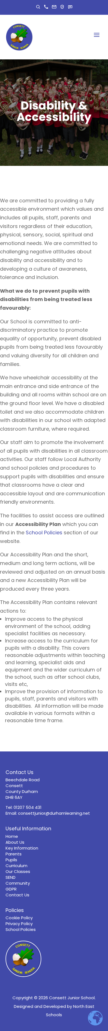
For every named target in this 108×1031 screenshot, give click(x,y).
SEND (11, 877)
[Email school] (54, 6)
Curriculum (16, 866)
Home (12, 836)
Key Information (22, 848)
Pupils (11, 860)
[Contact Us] (70, 6)
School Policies (44, 532)
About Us (15, 842)
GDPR (11, 889)
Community (18, 883)
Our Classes (18, 871)
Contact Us (17, 895)
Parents (14, 854)
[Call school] (46, 6)
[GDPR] (62, 6)
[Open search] (38, 6)
